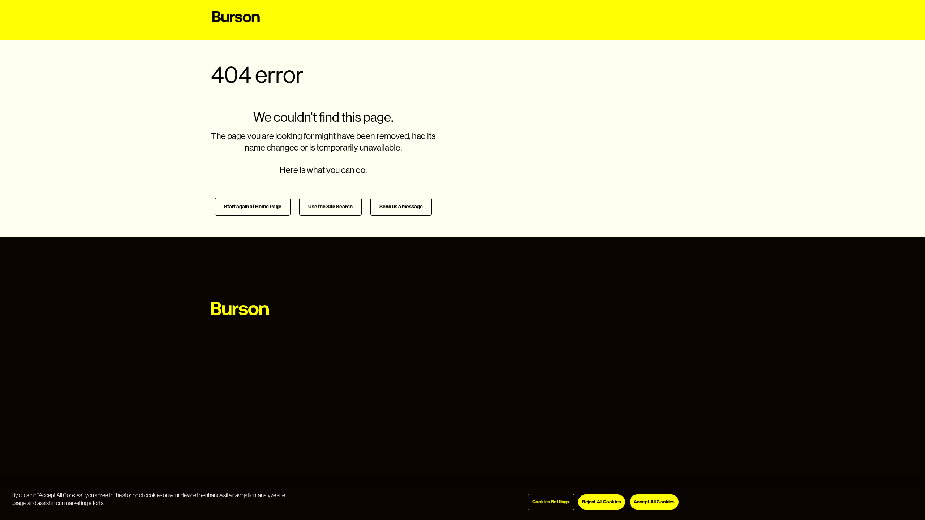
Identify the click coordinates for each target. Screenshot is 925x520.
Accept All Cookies (654, 501)
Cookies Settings (550, 501)
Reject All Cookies (601, 501)
